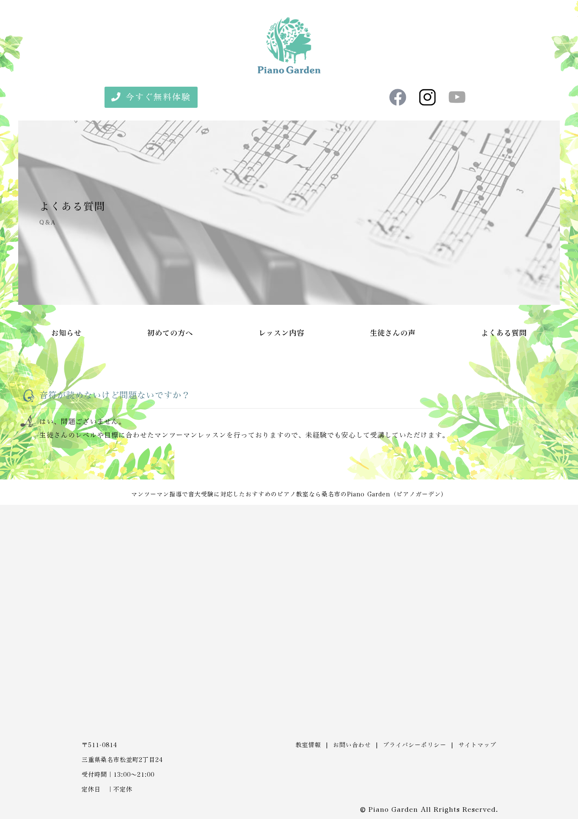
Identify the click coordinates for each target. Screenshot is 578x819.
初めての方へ (170, 333)
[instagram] (427, 97)
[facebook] (397, 97)
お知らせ (66, 333)
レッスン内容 (281, 333)
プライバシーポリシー (414, 745)
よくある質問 (504, 333)
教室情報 (308, 745)
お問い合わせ (352, 745)
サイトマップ (477, 745)
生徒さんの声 (393, 333)
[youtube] (457, 97)
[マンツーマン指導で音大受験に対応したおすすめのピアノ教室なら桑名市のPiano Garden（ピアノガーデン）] (289, 71)
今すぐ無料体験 (158, 97)
